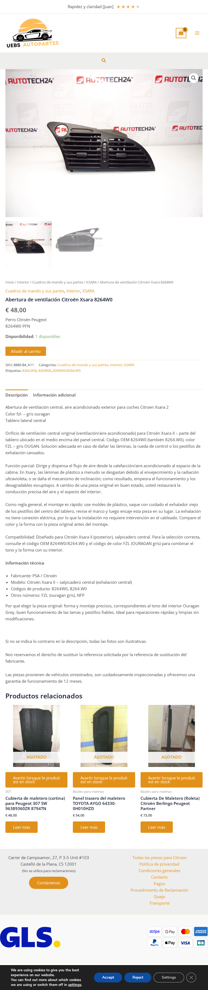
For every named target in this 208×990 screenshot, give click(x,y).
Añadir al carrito (26, 351)
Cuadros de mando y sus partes (57, 282)
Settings (169, 977)
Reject (137, 977)
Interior (23, 282)
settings (74, 984)
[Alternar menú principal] (197, 33)
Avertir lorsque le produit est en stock (36, 780)
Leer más (21, 827)
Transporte (159, 903)
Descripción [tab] (16, 395)
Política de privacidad (159, 864)
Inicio (9, 282)
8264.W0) (29, 370)
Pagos (159, 883)
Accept (108, 977)
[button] (104, 60)
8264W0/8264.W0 (66, 370)
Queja (159, 896)
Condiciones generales (159, 870)
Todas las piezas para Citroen (159, 857)
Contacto (159, 877)
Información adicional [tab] (54, 395)
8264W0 (44, 370)
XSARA (91, 282)
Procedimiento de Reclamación (159, 890)
